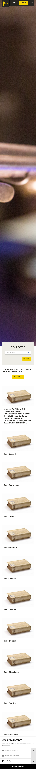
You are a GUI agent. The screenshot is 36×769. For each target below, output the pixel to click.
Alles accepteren (18, 766)
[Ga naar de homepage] (5, 3)
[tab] (33, 750)
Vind (27, 359)
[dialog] (18, 753)
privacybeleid (6, 745)
